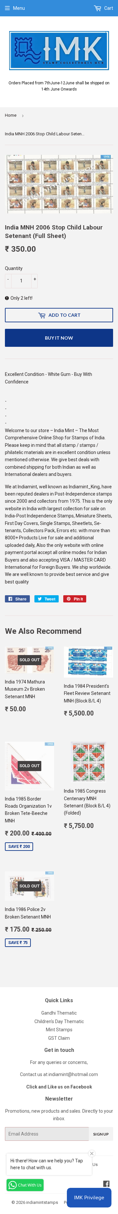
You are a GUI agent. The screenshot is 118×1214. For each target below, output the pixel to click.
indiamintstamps (42, 1202)
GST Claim (59, 1038)
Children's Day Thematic (59, 1021)
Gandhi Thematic (59, 1013)
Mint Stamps (59, 1029)
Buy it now (59, 338)
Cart (108, 8)
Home (10, 115)
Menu (19, 8)
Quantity (14, 268)
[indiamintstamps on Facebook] (106, 1184)
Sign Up (101, 1134)
